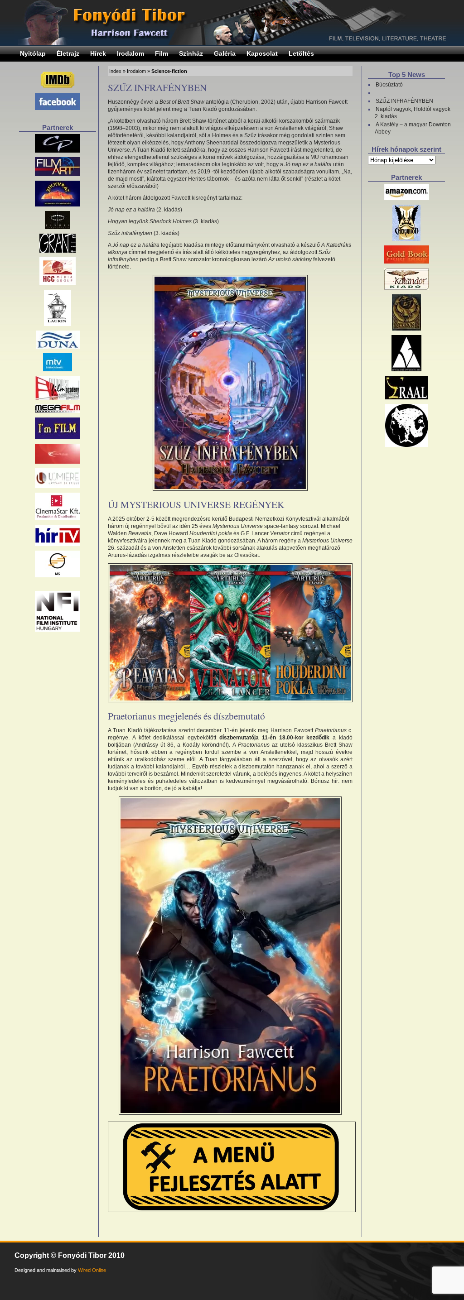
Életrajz (68, 53)
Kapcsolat (262, 53)
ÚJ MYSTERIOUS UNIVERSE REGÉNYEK (196, 504)
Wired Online (92, 1270)
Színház (191, 53)
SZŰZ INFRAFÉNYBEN (157, 87)
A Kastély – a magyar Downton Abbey (413, 128)
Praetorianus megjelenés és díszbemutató (186, 715)
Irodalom (130, 53)
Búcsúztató (389, 85)
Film (161, 53)
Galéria (225, 53)
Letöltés (301, 53)
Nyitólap (33, 53)
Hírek (98, 53)
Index (115, 71)
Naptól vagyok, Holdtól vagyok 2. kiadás (412, 113)
